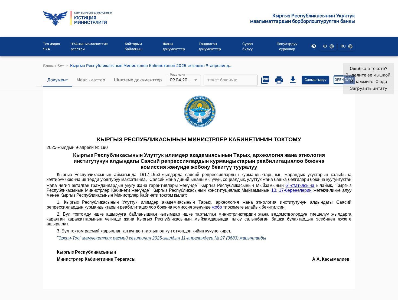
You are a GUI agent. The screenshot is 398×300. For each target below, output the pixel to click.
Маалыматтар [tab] (91, 79)
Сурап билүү (247, 46)
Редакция (177, 74)
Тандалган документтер (210, 46)
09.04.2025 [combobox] (181, 79)
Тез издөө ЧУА (51, 46)
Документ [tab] (57, 79)
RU (343, 46)
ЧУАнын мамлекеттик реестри (89, 46)
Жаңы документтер (174, 46)
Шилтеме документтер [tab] (138, 79)
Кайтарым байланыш (133, 46)
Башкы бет (53, 65)
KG (324, 46)
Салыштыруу (316, 80)
